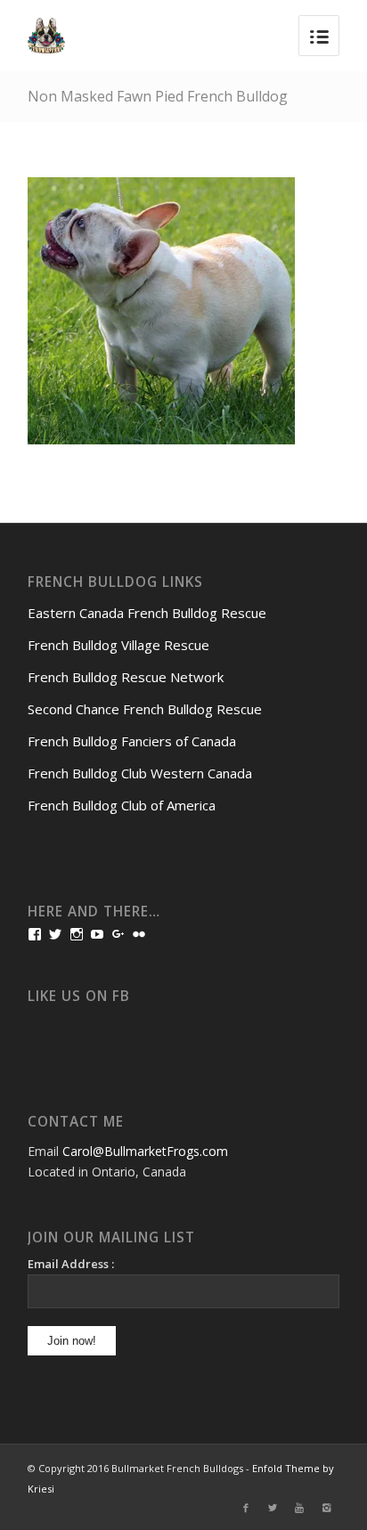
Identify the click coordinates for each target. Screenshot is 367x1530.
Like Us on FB (79, 996)
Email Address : (71, 1264)
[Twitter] (272, 1507)
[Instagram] (326, 1507)
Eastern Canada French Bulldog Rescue (147, 613)
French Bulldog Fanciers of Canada (132, 741)
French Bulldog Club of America (122, 805)
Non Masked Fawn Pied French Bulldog (158, 96)
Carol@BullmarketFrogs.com (145, 1151)
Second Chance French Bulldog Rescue (145, 709)
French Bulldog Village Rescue (118, 645)
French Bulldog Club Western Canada (140, 773)
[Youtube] (299, 1507)
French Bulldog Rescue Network (126, 677)
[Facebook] (245, 1507)
